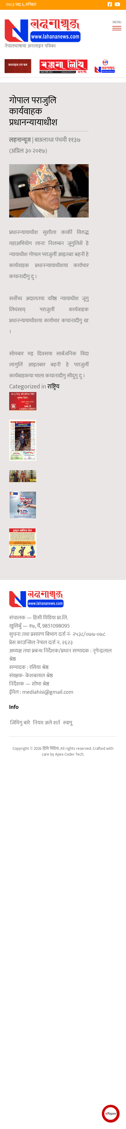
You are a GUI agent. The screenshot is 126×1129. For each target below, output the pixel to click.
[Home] (43, 30)
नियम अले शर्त (46, 722)
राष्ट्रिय (53, 386)
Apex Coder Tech (69, 754)
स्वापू (67, 722)
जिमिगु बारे (20, 722)
